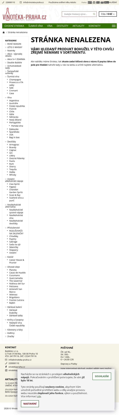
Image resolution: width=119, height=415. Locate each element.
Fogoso (12, 186)
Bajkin (12, 302)
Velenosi (13, 294)
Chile (11, 111)
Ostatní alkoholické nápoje (14, 180)
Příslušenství (13, 227)
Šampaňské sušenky (12, 72)
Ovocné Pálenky (17, 158)
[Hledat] (94, 14)
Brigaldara (14, 297)
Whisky (12, 174)
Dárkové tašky (16, 315)
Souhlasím (102, 376)
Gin (11, 152)
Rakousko (13, 129)
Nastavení (29, 403)
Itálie (11, 114)
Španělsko (14, 131)
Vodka (12, 172)
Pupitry (12, 239)
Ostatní (12, 252)
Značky (10, 336)
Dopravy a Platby (69, 363)
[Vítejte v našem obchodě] (4, 32)
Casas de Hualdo (17, 272)
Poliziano (13, 286)
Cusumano (14, 275)
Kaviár (10, 256)
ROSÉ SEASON (14, 43)
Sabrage (13, 241)
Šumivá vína (35, 25)
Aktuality (78, 25)
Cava (11, 93)
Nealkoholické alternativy (13, 205)
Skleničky (13, 247)
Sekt (11, 87)
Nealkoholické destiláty (16, 222)
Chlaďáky (13, 236)
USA (11, 134)
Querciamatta (16, 278)
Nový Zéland (15, 119)
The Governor (15, 280)
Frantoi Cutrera (16, 300)
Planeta (13, 269)
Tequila (13, 169)
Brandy (12, 147)
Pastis (12, 161)
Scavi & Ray (14, 195)
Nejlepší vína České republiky (17, 324)
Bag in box (14, 137)
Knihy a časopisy (15, 319)
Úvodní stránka (14, 25)
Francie (12, 108)
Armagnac (14, 144)
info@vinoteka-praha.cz (33, 2)
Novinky (11, 50)
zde (39, 396)
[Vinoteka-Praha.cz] (30, 14)
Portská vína (17, 125)
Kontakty (94, 25)
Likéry (12, 155)
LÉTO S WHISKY (14, 47)
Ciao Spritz (14, 184)
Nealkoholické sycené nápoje (16, 211)
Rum (11, 163)
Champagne (15, 79)
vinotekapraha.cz (17, 366)
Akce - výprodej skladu (13, 54)
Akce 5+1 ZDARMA (16, 59)
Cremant (13, 90)
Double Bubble (14, 62)
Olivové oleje (13, 266)
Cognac (12, 150)
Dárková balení (14, 307)
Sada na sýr (15, 244)
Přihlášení (111, 2)
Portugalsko (15, 122)
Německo (13, 117)
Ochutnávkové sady (13, 66)
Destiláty (62, 25)
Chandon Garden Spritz (16, 191)
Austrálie (13, 103)
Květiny (11, 333)
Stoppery (13, 250)
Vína (49, 25)
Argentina (14, 100)
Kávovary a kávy (15, 329)
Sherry (12, 166)
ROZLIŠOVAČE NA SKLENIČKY (16, 232)
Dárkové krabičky (13, 311)
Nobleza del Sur (17, 283)
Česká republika (17, 106)
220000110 (10, 2)
